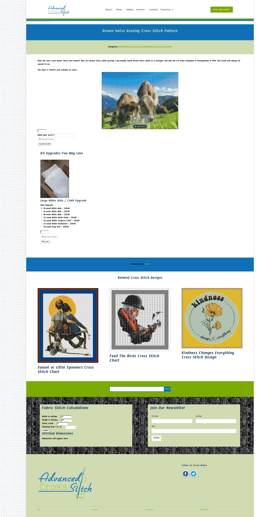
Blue (147, 264)
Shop (119, 10)
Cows (129, 47)
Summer (168, 47)
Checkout (165, 10)
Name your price (45, 135)
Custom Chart (221, 9)
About (108, 10)
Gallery (130, 10)
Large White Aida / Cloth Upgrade (63, 201)
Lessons (140, 10)
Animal (122, 47)
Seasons (159, 47)
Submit (156, 438)
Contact (153, 10)
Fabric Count (47, 424)
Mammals (149, 47)
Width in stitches (49, 417)
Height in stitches (50, 420)
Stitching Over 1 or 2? (52, 427)
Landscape (138, 47)
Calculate (45, 431)
